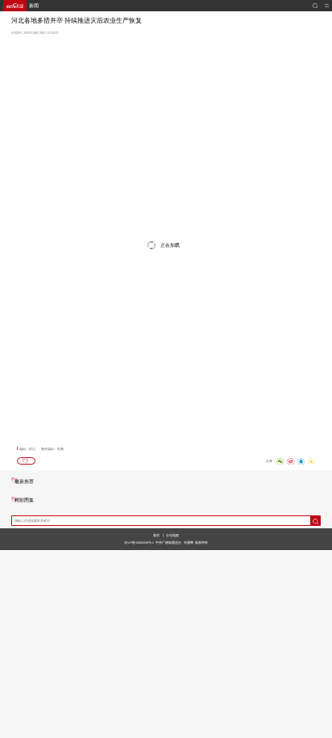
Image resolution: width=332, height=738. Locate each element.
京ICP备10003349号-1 (139, 542)
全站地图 (172, 535)
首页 (156, 535)
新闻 (34, 5)
